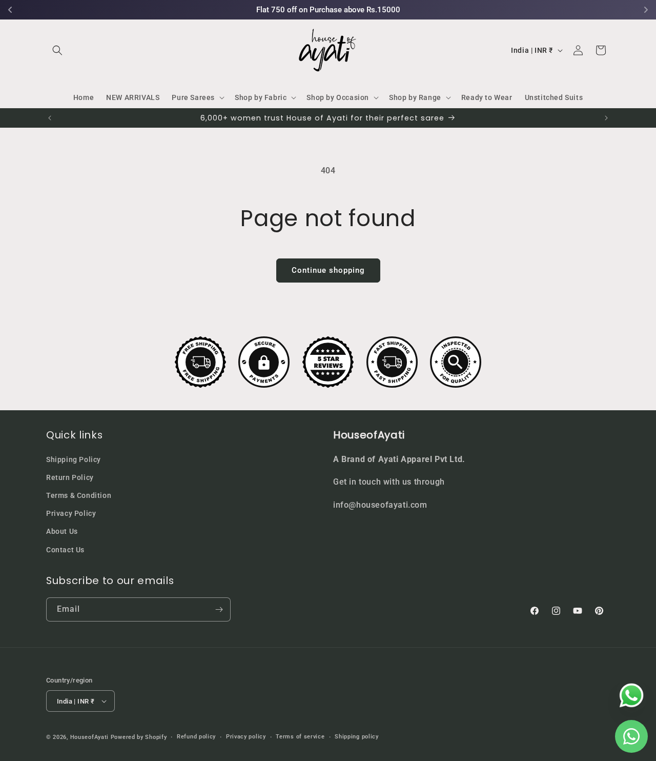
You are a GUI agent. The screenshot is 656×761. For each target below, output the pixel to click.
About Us (62, 531)
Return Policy (70, 477)
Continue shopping (328, 270)
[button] (57, 50)
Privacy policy (246, 736)
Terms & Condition (78, 495)
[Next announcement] (606, 118)
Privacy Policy (71, 513)
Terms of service (300, 736)
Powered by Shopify (139, 737)
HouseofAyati (89, 737)
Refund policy (196, 736)
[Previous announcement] (49, 118)
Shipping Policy (73, 459)
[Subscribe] (219, 609)
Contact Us (65, 550)
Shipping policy (357, 736)
